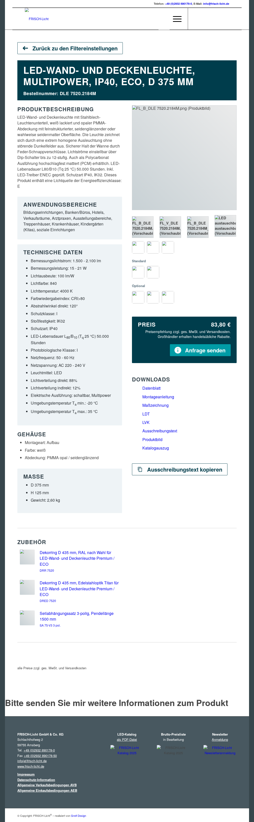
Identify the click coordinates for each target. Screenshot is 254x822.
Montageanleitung (158, 397)
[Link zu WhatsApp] (225, 18)
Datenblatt (151, 388)
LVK (146, 422)
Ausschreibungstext (159, 431)
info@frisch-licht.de (216, 3)
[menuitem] (164, 19)
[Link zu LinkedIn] (210, 18)
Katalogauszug (155, 448)
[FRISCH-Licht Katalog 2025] (127, 768)
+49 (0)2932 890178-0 (178, 3)
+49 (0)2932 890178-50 (40, 755)
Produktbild (152, 439)
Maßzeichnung (155, 405)
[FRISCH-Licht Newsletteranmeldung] (220, 767)
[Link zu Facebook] (203, 18)
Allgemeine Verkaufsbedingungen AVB (47, 785)
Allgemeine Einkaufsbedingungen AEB (47, 790)
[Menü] (176, 19)
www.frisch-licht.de (30, 766)
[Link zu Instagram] (195, 18)
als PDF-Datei (127, 739)
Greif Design (78, 816)
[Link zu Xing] (218, 18)
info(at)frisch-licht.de (32, 760)
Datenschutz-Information (36, 779)
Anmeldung (220, 739)
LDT (146, 414)
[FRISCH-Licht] (37, 19)
